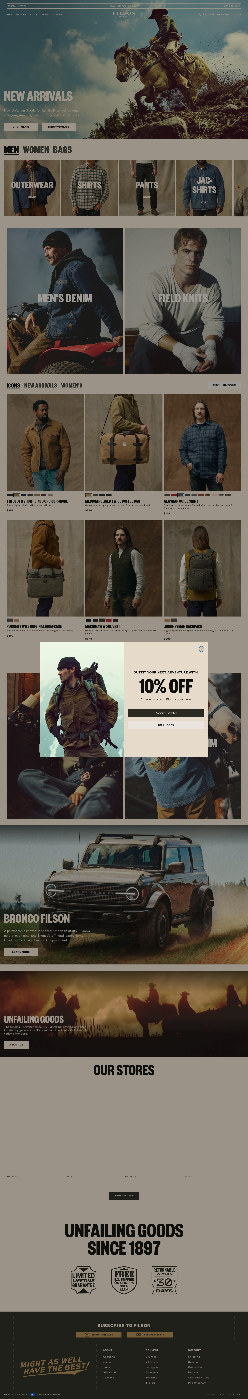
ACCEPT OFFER (166, 712)
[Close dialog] (201, 649)
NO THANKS (166, 724)
